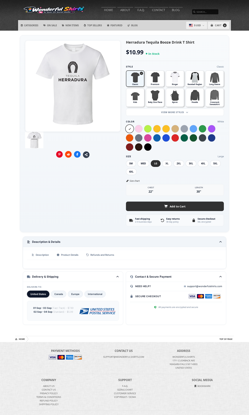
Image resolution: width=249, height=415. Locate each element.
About (125, 10)
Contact (158, 10)
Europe (75, 294)
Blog (176, 10)
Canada (58, 294)
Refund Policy (49, 400)
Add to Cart (178, 206)
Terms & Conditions (48, 397)
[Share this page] (86, 154)
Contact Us (49, 389)
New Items (72, 25)
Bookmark (204, 386)
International (95, 294)
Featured (116, 25)
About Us (49, 386)
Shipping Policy (49, 404)
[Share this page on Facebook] (77, 154)
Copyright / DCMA (125, 397)
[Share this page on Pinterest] (59, 154)
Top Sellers (94, 25)
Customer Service (125, 393)
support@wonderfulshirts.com (204, 286)
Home (108, 10)
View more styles (173, 112)
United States (38, 294)
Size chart (135, 180)
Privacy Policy (49, 393)
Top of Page (225, 339)
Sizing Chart (125, 389)
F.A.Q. (141, 10)
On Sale (52, 25)
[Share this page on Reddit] (68, 154)
